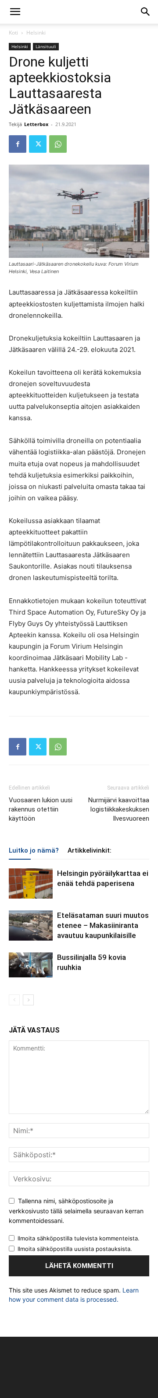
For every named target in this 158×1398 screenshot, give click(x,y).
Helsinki (36, 32)
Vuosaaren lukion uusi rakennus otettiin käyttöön (40, 809)
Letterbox (36, 124)
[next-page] (28, 999)
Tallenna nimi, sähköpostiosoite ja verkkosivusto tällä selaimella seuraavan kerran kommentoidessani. (76, 1210)
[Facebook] (17, 144)
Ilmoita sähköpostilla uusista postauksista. (75, 1248)
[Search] (145, 12)
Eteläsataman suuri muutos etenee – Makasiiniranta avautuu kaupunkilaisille (103, 925)
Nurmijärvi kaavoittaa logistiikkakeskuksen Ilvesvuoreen (118, 809)
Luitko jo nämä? (34, 850)
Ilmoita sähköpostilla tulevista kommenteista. (79, 1238)
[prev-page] (14, 999)
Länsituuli (46, 46)
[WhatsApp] (58, 144)
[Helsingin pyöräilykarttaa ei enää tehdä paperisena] (31, 883)
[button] (15, 12)
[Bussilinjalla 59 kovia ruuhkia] (31, 964)
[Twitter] (38, 144)
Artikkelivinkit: (89, 850)
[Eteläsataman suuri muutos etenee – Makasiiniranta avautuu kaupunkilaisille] (31, 925)
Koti (13, 32)
